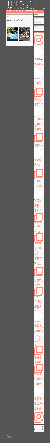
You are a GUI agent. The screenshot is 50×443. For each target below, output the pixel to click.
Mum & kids (7, 12)
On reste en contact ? (36, 18)
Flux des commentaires (10, 437)
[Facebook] (39, 7)
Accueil (7, 10)
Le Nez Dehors (19, 10)
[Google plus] (39, 22)
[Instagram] (41, 7)
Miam (34, 10)
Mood (36, 10)
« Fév (34, 431)
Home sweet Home (28, 10)
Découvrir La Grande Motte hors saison (18, 16)
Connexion (8, 435)
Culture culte (15, 10)
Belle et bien (11, 10)
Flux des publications (9, 436)
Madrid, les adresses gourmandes (38, 27)
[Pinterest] (42, 7)
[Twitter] (40, 7)
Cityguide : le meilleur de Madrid (38, 26)
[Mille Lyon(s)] (26, 8)
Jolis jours (23, 10)
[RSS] (38, 7)
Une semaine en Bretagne (37, 29)
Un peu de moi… (36, 19)
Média (32, 10)
